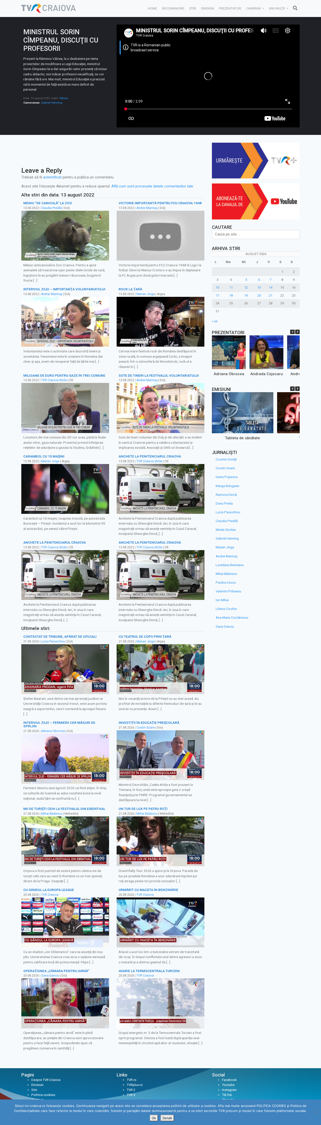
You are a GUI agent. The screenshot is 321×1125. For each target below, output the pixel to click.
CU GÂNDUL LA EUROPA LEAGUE (48, 890)
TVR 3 (131, 1095)
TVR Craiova (49, 894)
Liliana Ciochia (226, 609)
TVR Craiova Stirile (54, 380)
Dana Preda (224, 503)
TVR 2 (131, 1090)
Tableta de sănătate (242, 438)
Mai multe (277, 8)
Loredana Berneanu (230, 565)
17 (217, 295)
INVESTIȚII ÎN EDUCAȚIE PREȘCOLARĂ (149, 723)
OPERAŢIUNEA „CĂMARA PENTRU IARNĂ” (56, 971)
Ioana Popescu (227, 477)
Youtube (228, 1085)
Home (152, 8)
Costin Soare (145, 727)
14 (270, 287)
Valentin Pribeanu (228, 591)
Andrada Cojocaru (266, 374)
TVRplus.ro (135, 1085)
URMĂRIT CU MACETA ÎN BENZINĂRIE (148, 890)
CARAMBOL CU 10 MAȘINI (43, 456)
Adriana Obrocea (53, 731)
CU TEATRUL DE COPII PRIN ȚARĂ (145, 636)
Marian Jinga (145, 294)
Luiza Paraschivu (53, 641)
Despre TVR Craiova (45, 1080)
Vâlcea (63, 98)
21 (270, 295)
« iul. (215, 321)
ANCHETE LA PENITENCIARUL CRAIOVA (150, 456)
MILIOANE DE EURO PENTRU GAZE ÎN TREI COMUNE (64, 375)
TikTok (227, 1095)
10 (217, 287)
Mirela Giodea (226, 530)
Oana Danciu (50, 975)
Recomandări (173, 8)
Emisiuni (207, 8)
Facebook (229, 1080)
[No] (314, 1112)
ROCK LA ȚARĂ (130, 289)
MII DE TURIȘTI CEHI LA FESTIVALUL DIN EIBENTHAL (64, 809)
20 (259, 295)
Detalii (167, 1118)
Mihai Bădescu (51, 813)
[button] (297, 332)
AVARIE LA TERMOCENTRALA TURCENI (149, 971)
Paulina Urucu (226, 582)
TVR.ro (131, 1080)
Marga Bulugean (227, 486)
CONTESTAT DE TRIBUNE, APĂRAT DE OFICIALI (60, 636)
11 (231, 287)
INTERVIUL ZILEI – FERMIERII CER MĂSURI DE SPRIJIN (59, 724)
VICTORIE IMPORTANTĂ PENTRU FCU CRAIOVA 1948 (160, 203)
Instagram (229, 1090)
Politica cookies (43, 1095)
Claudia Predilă (51, 208)
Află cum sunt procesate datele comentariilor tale (152, 186)
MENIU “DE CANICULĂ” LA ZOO (47, 203)
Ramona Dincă (226, 495)
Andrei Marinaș (146, 208)
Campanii (254, 8)
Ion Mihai (222, 600)
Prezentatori (230, 8)
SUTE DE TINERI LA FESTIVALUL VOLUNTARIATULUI (159, 375)
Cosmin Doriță (226, 459)
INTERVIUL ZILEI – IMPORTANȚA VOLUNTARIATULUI (64, 289)
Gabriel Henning (51, 102)
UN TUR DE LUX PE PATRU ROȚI (143, 809)
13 (259, 287)
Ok (154, 1118)
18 (231, 295)
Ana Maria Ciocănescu (232, 617)
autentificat (52, 177)
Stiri (192, 8)
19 (246, 295)
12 (246, 287)
